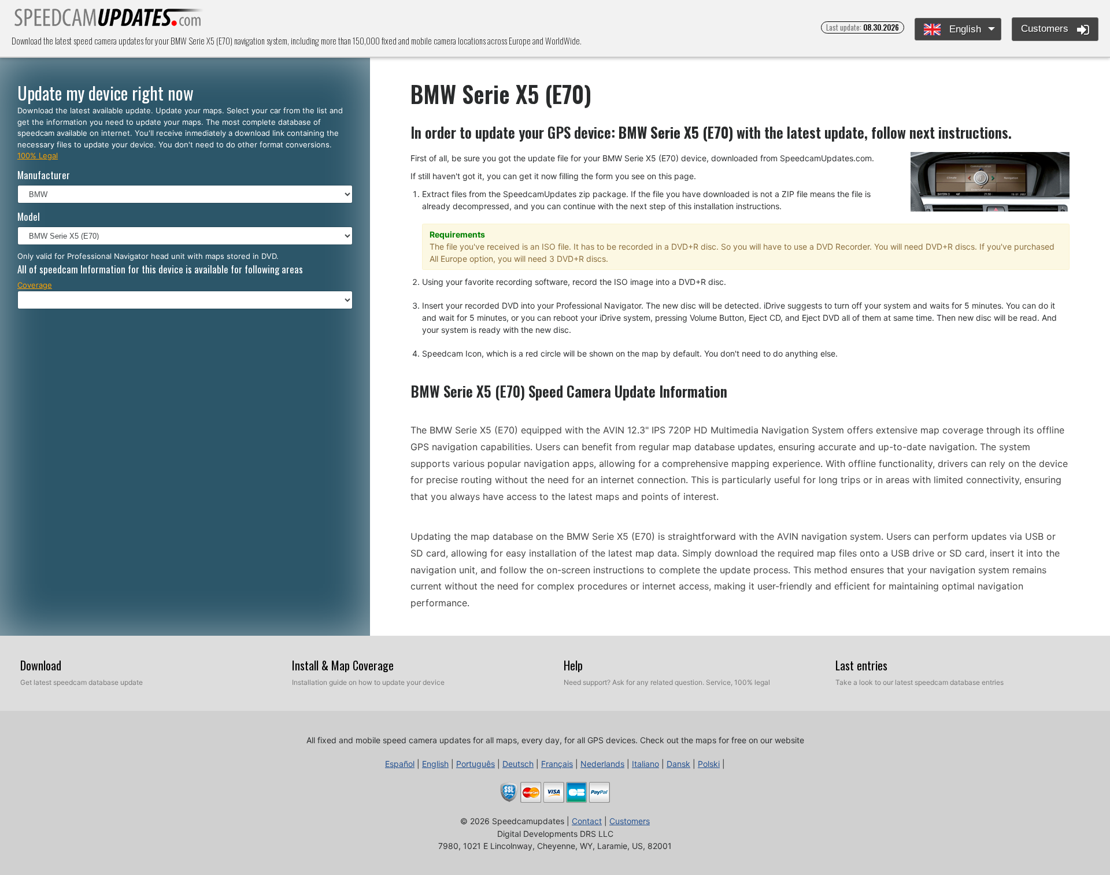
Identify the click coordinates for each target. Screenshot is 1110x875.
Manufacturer (43, 175)
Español (400, 764)
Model (28, 216)
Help (573, 665)
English (963, 29)
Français (557, 764)
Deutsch (518, 764)
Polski (709, 764)
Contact (587, 821)
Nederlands (602, 764)
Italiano (645, 764)
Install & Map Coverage (343, 665)
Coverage (34, 285)
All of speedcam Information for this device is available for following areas (160, 269)
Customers (1046, 28)
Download (40, 665)
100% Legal (37, 155)
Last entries (861, 665)
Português (475, 764)
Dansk (678, 764)
